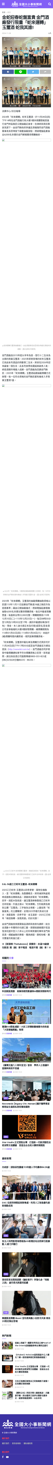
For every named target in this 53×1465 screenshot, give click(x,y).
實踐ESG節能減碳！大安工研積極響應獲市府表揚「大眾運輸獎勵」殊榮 (25, 1028)
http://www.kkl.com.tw (19, 649)
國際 (5, 1197)
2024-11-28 (6, 33)
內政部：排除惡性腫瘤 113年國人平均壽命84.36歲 (26, 1167)
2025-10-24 (18, 995)
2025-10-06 (20, 1349)
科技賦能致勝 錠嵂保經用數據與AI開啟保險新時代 (26, 991)
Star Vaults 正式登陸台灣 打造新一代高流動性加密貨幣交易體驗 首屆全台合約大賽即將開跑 (26, 1144)
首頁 (3, 12)
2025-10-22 (18, 1034)
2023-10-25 (20, 1361)
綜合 (9, 12)
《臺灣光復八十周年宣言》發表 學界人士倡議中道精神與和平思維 (25, 1067)
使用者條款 (16, 1443)
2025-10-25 (7, 1171)
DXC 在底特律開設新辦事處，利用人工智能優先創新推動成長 (26, 1204)
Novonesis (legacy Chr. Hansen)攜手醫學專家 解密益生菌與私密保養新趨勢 (25, 1105)
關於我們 (5, 1443)
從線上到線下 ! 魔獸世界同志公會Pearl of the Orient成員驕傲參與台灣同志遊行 (33, 1344)
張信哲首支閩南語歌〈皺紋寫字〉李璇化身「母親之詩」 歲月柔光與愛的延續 (25, 1281)
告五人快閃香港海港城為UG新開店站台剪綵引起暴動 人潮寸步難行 (26, 1243)
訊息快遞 (9, 995)
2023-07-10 (20, 1387)
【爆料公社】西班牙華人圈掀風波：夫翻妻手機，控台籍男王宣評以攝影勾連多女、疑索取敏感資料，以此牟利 (32, 1395)
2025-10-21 (18, 1111)
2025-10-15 (18, 1149)
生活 (5, 1236)
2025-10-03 (20, 1402)
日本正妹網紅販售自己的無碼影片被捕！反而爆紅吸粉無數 (32, 1382)
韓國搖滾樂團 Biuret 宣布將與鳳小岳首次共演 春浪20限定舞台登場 (26, 1320)
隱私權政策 (28, 1443)
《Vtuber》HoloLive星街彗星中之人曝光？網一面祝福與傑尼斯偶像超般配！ (32, 1356)
